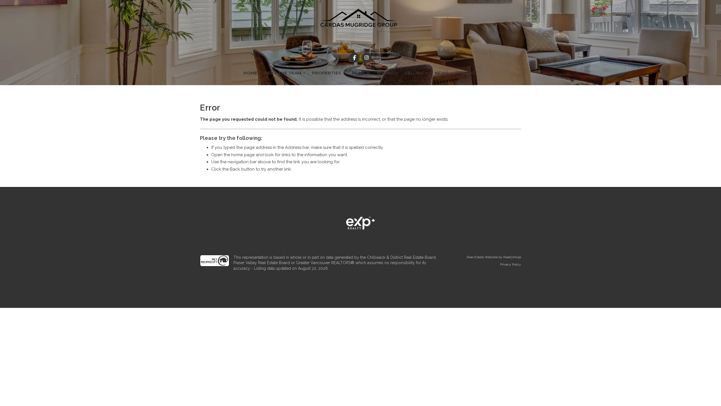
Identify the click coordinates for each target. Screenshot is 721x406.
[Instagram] (366, 58)
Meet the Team (283, 73)
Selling (415, 73)
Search (361, 73)
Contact (466, 73)
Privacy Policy (510, 264)
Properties (327, 73)
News (441, 73)
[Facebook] (355, 58)
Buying (386, 73)
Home (250, 73)
